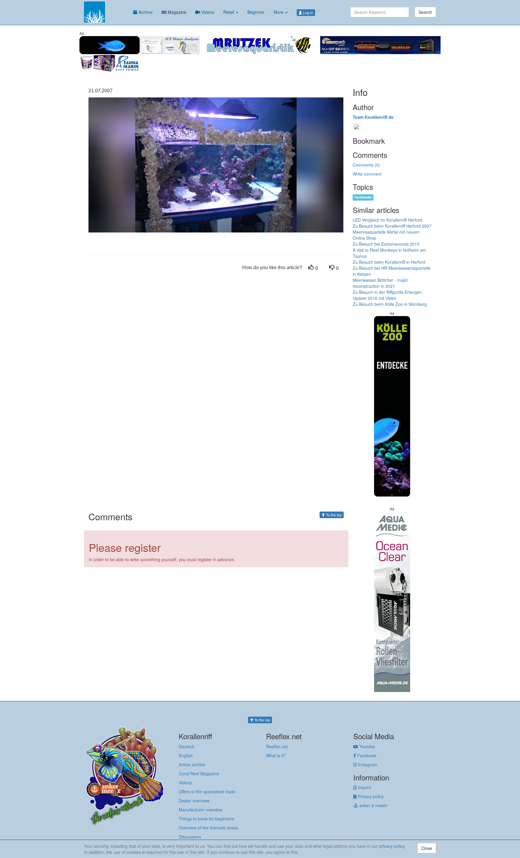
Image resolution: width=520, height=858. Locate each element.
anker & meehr (373, 805)
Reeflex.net (277, 746)
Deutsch (186, 746)
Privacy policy (370, 796)
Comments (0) (366, 165)
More (279, 12)
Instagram (367, 764)
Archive (145, 12)
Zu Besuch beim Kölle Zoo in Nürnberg (390, 304)
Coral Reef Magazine (199, 773)
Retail (229, 12)
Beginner (256, 12)
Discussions (190, 837)
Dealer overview (194, 801)
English (186, 755)
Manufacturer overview (200, 810)
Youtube (366, 746)
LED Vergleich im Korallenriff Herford (387, 220)
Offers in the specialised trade (207, 792)
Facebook (366, 755)
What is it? (276, 755)
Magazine (176, 12)
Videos (207, 12)
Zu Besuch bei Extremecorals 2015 (386, 244)
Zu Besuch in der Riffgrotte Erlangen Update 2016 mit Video (387, 295)
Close (426, 848)
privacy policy (391, 846)
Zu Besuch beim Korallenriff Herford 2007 (392, 226)
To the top (333, 514)
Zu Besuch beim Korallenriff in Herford (389, 262)
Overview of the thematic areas (208, 828)
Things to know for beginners (206, 819)
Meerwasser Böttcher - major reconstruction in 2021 (380, 283)
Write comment (367, 174)
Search (425, 12)
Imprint (364, 787)
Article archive (192, 764)
